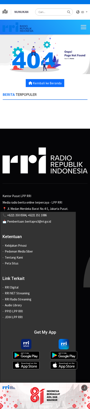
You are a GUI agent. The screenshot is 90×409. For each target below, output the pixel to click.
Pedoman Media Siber (19, 251)
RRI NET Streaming (17, 293)
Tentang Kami (14, 257)
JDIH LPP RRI (14, 317)
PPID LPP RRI (14, 311)
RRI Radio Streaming (18, 299)
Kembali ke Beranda (47, 83)
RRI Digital (11, 287)
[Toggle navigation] (83, 27)
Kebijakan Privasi (16, 245)
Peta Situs (11, 263)
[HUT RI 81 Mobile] (45, 395)
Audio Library (13, 305)
